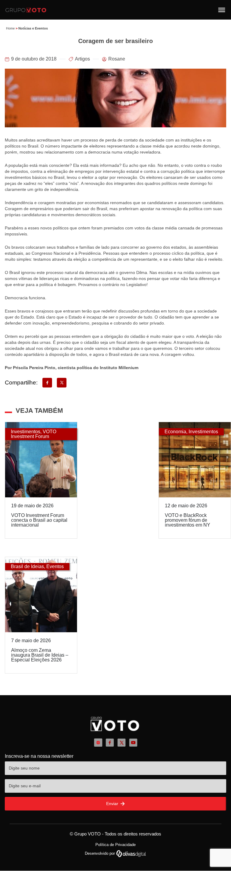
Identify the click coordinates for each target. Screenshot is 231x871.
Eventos (55, 566)
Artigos (82, 58)
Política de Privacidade (115, 844)
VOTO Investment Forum (33, 434)
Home (10, 28)
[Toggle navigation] (221, 9)
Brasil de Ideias (27, 566)
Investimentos (25, 431)
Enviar (112, 803)
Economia (175, 431)
